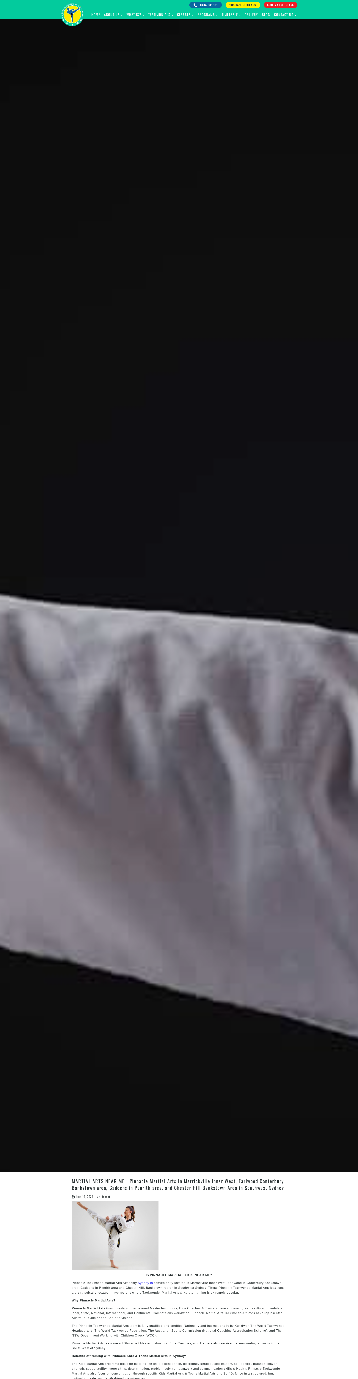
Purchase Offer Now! (243, 5)
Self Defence (233, 1373)
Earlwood (234, 1282)
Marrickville (199, 1282)
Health (241, 1368)
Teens (143, 1356)
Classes (184, 14)
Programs (206, 14)
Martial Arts (260, 1287)
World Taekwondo (115, 1330)
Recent (105, 1196)
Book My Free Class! (280, 5)
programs (111, 1363)
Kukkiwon (242, 1325)
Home (95, 14)
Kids (130, 1356)
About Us (112, 14)
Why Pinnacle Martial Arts (92, 1300)
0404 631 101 (208, 5)
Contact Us (283, 14)
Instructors (169, 1308)
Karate (188, 1292)
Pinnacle (119, 1356)
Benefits (78, 1356)
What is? (133, 14)
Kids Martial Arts (91, 1363)
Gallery (251, 14)
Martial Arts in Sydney (167, 1356)
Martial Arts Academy (121, 1282)
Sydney (200, 1287)
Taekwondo (95, 1282)
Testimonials (159, 14)
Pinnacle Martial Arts (88, 1343)
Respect (206, 1363)
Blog (266, 14)
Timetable (230, 14)
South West (80, 1348)
